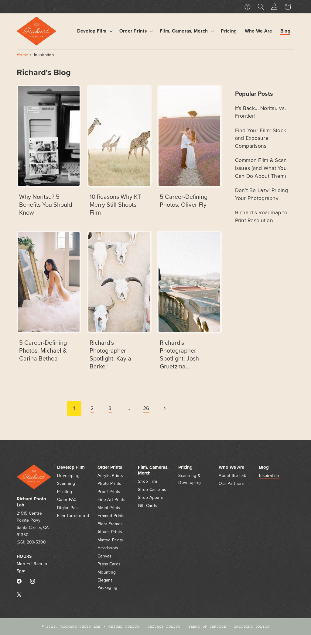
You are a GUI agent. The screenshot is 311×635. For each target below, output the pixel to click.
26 (146, 408)
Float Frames (109, 523)
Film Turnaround (73, 515)
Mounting (106, 572)
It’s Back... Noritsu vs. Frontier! (260, 112)
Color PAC (66, 499)
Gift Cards (147, 505)
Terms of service (207, 627)
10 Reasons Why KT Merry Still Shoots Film (115, 204)
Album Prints (109, 531)
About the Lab (232, 475)
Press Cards (108, 564)
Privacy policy (163, 627)
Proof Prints (108, 491)
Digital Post (68, 507)
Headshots (107, 547)
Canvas (104, 556)
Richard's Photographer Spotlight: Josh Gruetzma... (179, 354)
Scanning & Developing (189, 479)
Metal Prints (108, 507)
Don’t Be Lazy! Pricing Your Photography (261, 194)
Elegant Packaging (107, 584)
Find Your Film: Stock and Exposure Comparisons (260, 138)
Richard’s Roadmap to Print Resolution (261, 216)
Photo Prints (109, 483)
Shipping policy (252, 627)
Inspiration (44, 54)
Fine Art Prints (111, 499)
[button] (94, 31)
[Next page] (164, 408)
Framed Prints (111, 515)
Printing (64, 491)
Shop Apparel (151, 497)
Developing (68, 475)
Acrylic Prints (110, 475)
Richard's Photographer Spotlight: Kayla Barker (110, 354)
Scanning (66, 483)
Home (22, 54)
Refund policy (123, 627)
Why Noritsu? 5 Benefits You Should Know (45, 204)
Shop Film (147, 481)
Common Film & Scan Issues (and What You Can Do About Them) (261, 168)
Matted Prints (110, 540)
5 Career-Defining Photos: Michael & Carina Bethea (43, 350)
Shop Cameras (152, 489)
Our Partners (231, 483)
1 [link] (74, 408)
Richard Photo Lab (80, 627)
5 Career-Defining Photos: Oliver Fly (183, 201)
